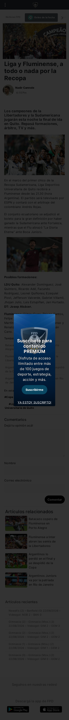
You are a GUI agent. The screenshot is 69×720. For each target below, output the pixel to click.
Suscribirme (35, 390)
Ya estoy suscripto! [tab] (34, 402)
